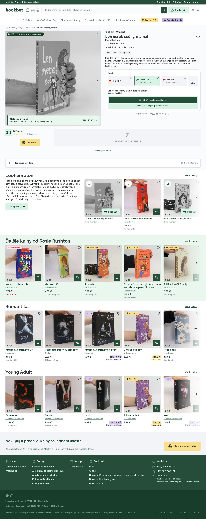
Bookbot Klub (96, 483)
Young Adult (18, 372)
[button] (53, 78)
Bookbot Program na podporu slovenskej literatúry (117, 475)
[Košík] (198, 10)
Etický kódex (108, 513)
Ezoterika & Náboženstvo (122, 20)
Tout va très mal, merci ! (138, 218)
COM (171, 513)
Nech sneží (170, 349)
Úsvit (87, 415)
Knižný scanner (40, 483)
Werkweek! (51, 284)
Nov (166, 415)
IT (181, 513)
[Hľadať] (164, 10)
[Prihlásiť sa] (192, 10)
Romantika (17, 306)
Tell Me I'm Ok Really (175, 284)
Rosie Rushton (112, 40)
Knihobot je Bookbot (125, 513)
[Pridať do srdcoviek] (198, 37)
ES (176, 513)
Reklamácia (76, 466)
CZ (156, 513)
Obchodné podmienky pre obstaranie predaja (56, 513)
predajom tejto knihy (42, 121)
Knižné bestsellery (15, 466)
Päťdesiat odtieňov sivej (19, 349)
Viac (193, 83)
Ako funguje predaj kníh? (46, 475)
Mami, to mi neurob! (16, 284)
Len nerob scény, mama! (120, 91)
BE (195, 513)
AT (161, 513)
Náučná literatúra (46, 20)
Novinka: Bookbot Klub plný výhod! (22, 2)
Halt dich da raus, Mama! (178, 218)
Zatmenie (11, 415)
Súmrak (49, 415)
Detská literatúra (94, 20)
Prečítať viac (110, 66)
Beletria (27, 20)
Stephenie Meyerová (14, 419)
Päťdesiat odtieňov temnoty (61, 349)
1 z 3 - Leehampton (114, 43)
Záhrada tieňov (133, 349)
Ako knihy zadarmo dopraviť (47, 471)
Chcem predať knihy (43, 466)
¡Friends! (90, 284)
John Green (168, 353)
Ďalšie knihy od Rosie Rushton (37, 241)
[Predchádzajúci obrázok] (9, 80)
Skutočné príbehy (70, 20)
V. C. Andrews (130, 353)
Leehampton (19, 175)
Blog (91, 466)
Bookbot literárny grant (102, 479)
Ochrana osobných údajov (89, 513)
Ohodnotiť (121, 32)
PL (199, 513)
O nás (92, 471)
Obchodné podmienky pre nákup (19, 513)
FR (190, 513)
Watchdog (11, 471)
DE (165, 513)
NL (185, 513)
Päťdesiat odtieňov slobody (101, 349)
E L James (9, 353)
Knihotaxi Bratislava (43, 479)
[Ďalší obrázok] (97, 80)
